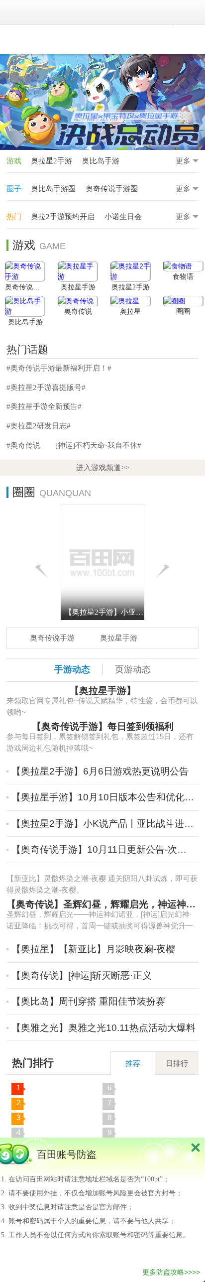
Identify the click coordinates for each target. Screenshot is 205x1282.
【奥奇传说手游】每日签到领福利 (103, 726)
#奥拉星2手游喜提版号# (46, 387)
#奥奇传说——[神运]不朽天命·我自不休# (73, 445)
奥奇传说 (78, 311)
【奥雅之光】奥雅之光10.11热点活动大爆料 (103, 1028)
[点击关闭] (195, 1147)
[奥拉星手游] (78, 271)
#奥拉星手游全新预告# (44, 406)
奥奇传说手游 (26, 287)
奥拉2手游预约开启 (63, 216)
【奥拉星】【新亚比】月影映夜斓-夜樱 (93, 949)
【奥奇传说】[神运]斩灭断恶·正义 (81, 975)
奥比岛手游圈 (53, 188)
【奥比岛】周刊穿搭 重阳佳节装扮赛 (88, 1001)
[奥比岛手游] (25, 306)
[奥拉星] (130, 301)
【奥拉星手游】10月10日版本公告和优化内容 (103, 797)
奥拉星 (130, 311)
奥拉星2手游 (51, 160)
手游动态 (72, 669)
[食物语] (183, 266)
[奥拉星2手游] (130, 271)
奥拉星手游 (78, 287)
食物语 (183, 276)
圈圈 (183, 311)
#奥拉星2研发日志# (38, 425)
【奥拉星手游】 (103, 690)
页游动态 (133, 669)
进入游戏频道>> (102, 467)
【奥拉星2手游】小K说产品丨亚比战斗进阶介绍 (103, 823)
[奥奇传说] (78, 301)
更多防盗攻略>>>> (171, 1272)
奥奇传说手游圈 (112, 188)
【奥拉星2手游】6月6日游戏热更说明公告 (100, 771)
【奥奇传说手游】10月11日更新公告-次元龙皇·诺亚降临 (103, 849)
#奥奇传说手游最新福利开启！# (58, 368)
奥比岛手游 (100, 160)
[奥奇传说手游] (25, 271)
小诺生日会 (123, 216)
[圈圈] (183, 301)
